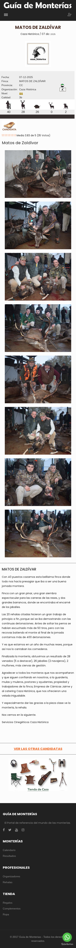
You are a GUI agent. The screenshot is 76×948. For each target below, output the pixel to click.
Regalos (7, 902)
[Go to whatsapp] (67, 937)
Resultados (9, 855)
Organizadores (11, 876)
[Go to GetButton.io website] (67, 944)
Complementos (11, 908)
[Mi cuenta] (69, 14)
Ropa (6, 914)
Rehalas (7, 882)
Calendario (9, 850)
